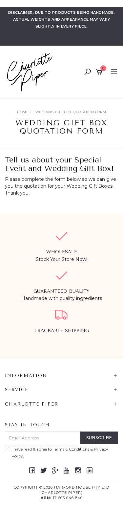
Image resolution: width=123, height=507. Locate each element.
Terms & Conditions (71, 449)
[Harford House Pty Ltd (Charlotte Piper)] (31, 72)
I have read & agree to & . (59, 452)
